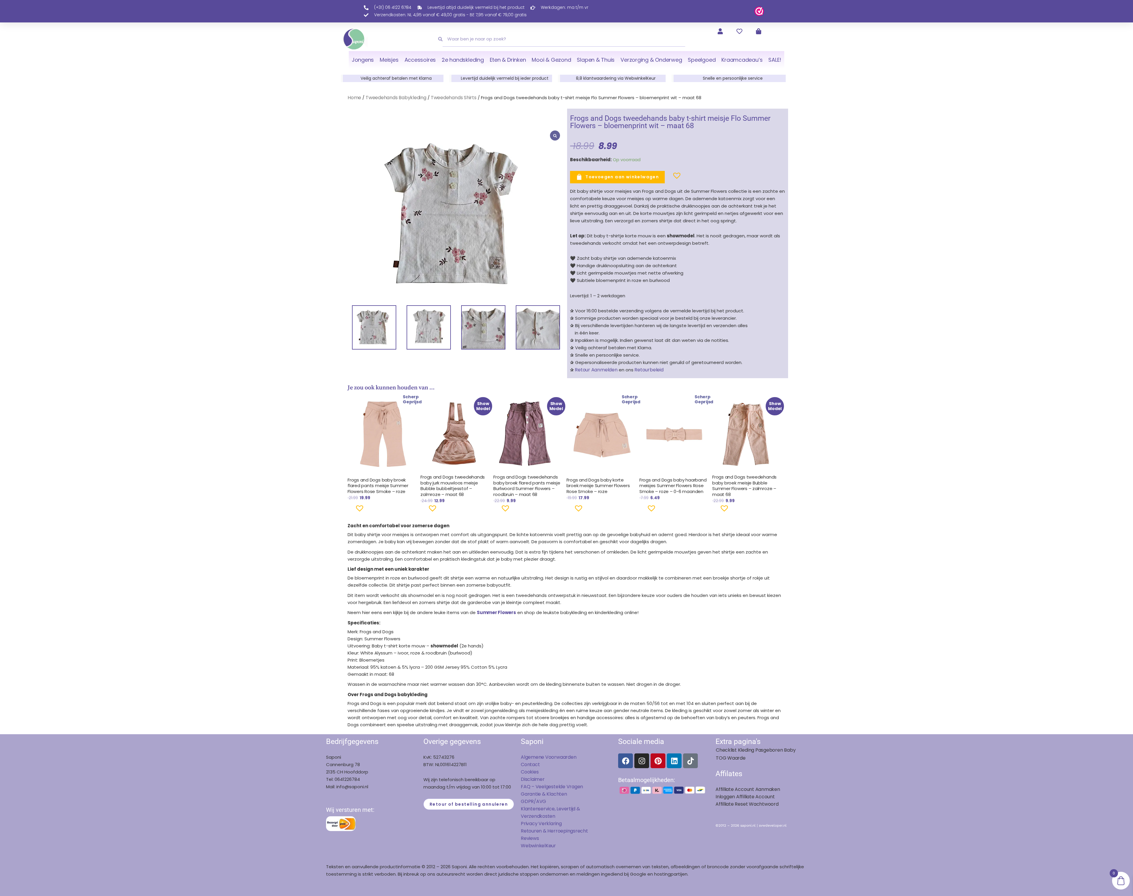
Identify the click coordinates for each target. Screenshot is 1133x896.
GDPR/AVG (533, 801)
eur (552, 845)
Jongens (363, 59)
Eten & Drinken (508, 59)
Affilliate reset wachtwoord (747, 804)
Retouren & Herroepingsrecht (554, 831)
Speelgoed (702, 59)
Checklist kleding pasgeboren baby (755, 750)
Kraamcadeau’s (741, 59)
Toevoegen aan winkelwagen (622, 177)
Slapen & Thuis (596, 59)
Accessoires (420, 59)
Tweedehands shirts (454, 97)
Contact (530, 764)
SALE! (774, 59)
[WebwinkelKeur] (759, 10)
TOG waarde (731, 758)
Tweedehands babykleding (396, 97)
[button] (667, 178)
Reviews (530, 838)
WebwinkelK (535, 845)
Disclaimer (533, 779)
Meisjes (389, 59)
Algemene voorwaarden (548, 757)
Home (354, 97)
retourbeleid (648, 369)
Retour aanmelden (596, 369)
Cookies (529, 771)
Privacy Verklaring (541, 823)
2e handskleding (463, 59)
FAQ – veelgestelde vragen (552, 786)
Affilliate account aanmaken (748, 789)
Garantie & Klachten (544, 794)
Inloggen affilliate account (745, 796)
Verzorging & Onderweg (651, 59)
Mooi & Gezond (551, 59)
